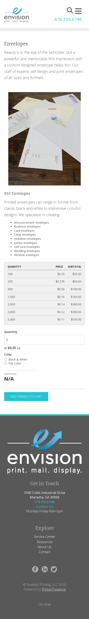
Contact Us (44, 506)
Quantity (10, 332)
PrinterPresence (54, 589)
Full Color (14, 363)
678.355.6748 (68, 19)
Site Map (44, 604)
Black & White (17, 359)
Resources (45, 542)
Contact (44, 552)
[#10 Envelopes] (44, 138)
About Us (44, 547)
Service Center (44, 536)
